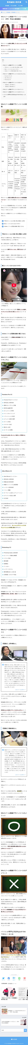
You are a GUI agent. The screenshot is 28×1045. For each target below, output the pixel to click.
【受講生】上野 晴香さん (10, 84)
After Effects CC (8, 77)
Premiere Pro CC (8, 76)
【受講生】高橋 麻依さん (10, 86)
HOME (15, 1039)
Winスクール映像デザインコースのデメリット (13, 92)
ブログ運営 (20, 5)
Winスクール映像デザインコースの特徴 (12, 65)
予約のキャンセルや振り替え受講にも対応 (14, 67)
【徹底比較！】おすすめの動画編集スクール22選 (14, 8)
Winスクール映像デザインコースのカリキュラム (14, 73)
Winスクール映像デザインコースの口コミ (12, 82)
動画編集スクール (12, 983)
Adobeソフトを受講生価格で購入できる (13, 70)
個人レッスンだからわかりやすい (12, 69)
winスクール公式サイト (20, 689)
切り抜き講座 (13, 5)
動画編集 (7, 5)
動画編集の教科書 (14, 2)
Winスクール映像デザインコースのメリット (13, 89)
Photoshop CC (8, 79)
